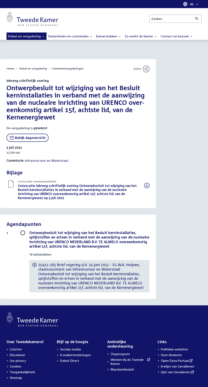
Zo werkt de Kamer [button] (139, 36)
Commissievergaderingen (67, 68)
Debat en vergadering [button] (25, 36)
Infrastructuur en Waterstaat (46, 160)
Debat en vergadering (33, 68)
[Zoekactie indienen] (197, 19)
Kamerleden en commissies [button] (68, 36)
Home (10, 68)
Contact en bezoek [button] (175, 36)
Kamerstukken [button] (107, 36)
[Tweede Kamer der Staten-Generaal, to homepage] (32, 18)
